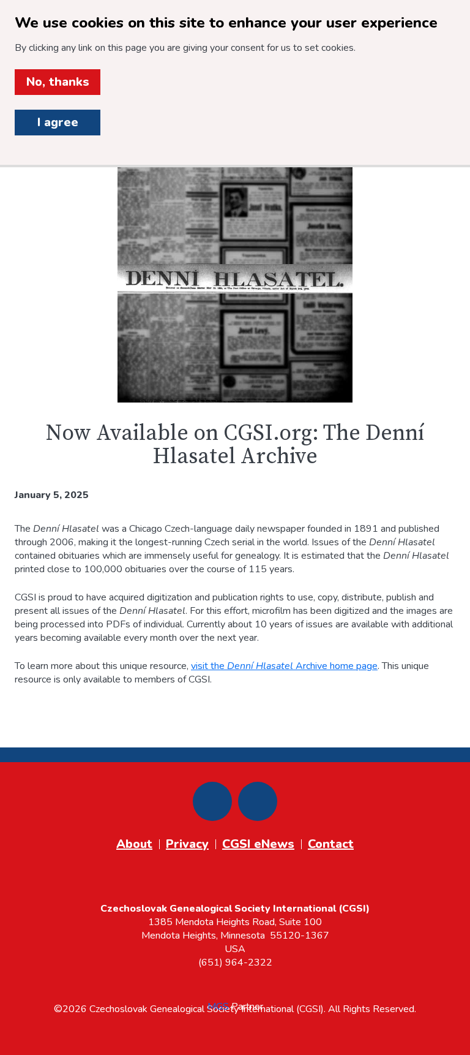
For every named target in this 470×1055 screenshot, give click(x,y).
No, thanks (57, 82)
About (134, 844)
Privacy (187, 844)
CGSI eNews (258, 844)
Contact (331, 844)
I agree (57, 122)
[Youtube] (257, 801)
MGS (218, 1006)
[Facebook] (212, 801)
